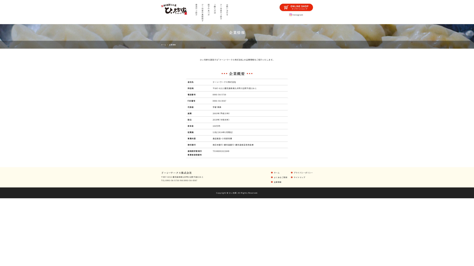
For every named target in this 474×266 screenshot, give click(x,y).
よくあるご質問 (280, 177)
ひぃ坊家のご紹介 (221, 12)
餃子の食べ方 (208, 10)
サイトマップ (299, 177)
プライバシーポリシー (303, 172)
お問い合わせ (227, 10)
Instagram (297, 14)
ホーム (277, 172)
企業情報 (278, 182)
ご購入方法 (215, 9)
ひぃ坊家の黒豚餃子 (202, 13)
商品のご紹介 (196, 10)
